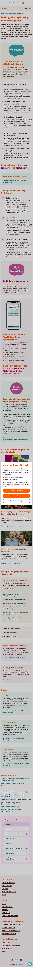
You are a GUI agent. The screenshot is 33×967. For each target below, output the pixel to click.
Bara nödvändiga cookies (16, 496)
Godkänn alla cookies (16, 491)
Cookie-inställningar (16, 501)
